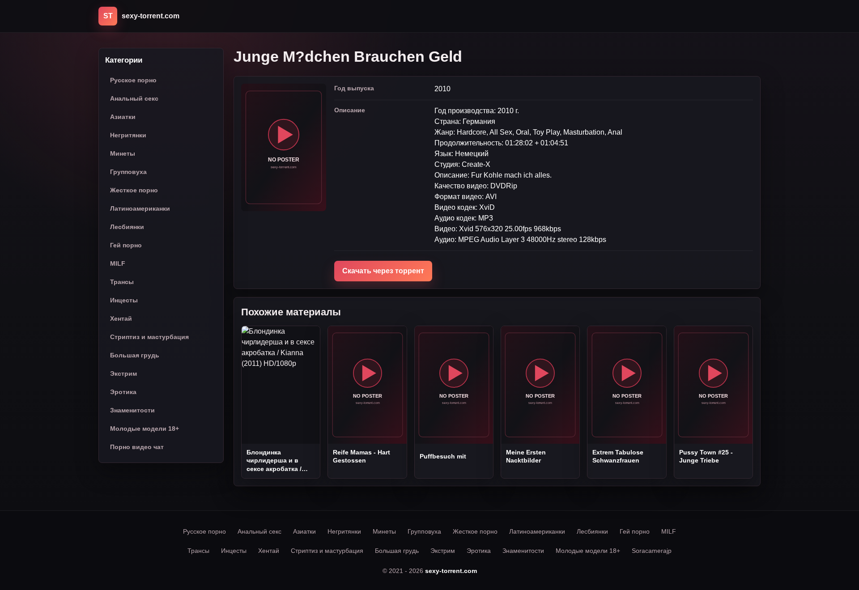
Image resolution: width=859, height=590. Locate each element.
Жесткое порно (134, 190)
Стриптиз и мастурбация (149, 337)
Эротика (123, 392)
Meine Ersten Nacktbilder (526, 456)
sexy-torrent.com (451, 570)
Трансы (122, 282)
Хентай (121, 319)
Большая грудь (134, 355)
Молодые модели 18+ (144, 429)
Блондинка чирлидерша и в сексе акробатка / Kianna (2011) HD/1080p (274, 461)
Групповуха (128, 172)
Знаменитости (132, 410)
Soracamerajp (652, 550)
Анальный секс (134, 98)
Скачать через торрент (383, 271)
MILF (117, 263)
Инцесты (124, 300)
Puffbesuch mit (443, 456)
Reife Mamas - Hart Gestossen (361, 456)
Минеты (122, 153)
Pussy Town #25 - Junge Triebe (706, 456)
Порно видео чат (137, 447)
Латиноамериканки (140, 208)
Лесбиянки (127, 227)
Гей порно (126, 245)
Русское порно (133, 80)
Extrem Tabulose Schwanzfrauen (617, 456)
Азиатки (123, 117)
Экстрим (123, 374)
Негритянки (128, 135)
